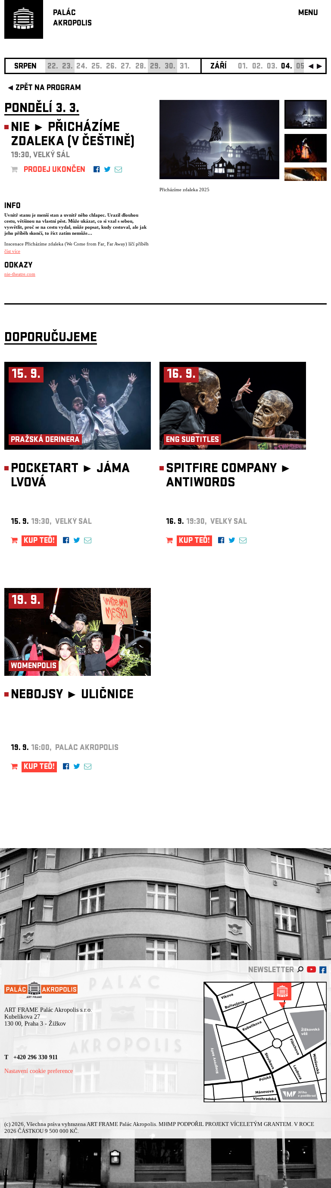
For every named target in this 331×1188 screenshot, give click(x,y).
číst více (12, 251)
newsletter (271, 971)
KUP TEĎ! (39, 541)
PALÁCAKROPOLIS (72, 19)
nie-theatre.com (19, 274)
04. (286, 67)
